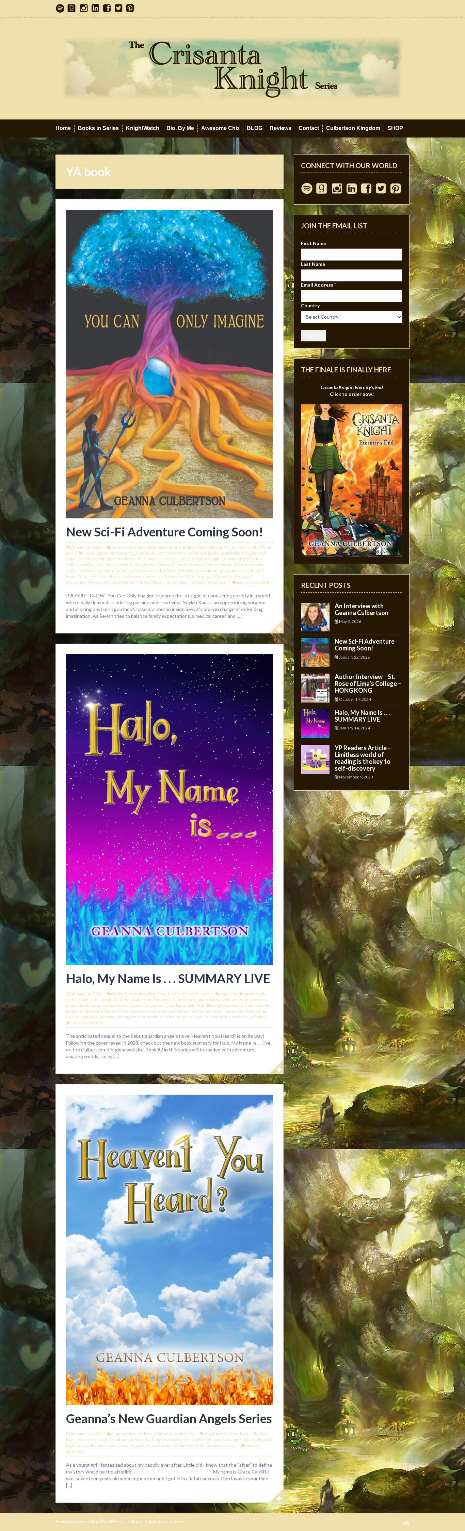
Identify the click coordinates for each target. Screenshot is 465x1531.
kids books (253, 1439)
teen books (148, 1016)
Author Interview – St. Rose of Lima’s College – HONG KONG (368, 683)
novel (123, 1445)
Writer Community (241, 547)
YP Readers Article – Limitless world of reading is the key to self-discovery (363, 758)
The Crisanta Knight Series (111, 582)
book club (248, 1433)
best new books (92, 558)
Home (63, 128)
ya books (240, 1016)
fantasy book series (83, 1005)
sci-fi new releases (140, 576)
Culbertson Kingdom (353, 128)
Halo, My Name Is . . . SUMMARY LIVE (168, 978)
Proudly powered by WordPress (89, 1521)
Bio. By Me (180, 128)
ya (184, 1016)
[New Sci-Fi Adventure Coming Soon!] (169, 363)
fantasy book (117, 564)
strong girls (126, 1016)
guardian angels (180, 1005)
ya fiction (258, 1016)
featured (165, 547)
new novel (107, 1445)
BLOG (254, 128)
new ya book (206, 570)
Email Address (318, 285)
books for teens (116, 999)
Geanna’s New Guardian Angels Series (169, 1418)
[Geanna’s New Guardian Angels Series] (169, 1249)
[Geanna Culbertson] (232, 68)
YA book (198, 582)
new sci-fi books (178, 570)
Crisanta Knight (206, 558)
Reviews (280, 128)
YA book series (217, 1016)
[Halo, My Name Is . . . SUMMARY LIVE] (169, 809)
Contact (309, 128)
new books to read (93, 570)
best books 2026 (235, 552)
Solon (151, 1521)
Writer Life (184, 1433)
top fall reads (178, 582)
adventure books (203, 552)
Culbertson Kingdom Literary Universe (207, 999)
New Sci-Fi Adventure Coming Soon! (164, 531)
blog (152, 547)
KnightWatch (142, 128)
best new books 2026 (127, 558)
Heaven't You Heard (225, 1005)
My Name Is (127, 1011)
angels (225, 993)
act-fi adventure (172, 552)
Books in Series (98, 128)
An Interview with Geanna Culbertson (361, 609)
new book (148, 1011)
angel (209, 1433)
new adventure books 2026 (218, 564)
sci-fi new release (105, 576)
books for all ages (113, 1439)
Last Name (313, 264)
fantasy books (142, 564)
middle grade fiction (97, 1011)
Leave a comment (253, 582)
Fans (161, 993)
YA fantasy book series (214, 1445)
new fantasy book (127, 570)
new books (86, 1445)
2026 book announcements (108, 552)
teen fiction (170, 1016)
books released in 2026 (169, 558)
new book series (174, 1011)
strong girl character (214, 576)
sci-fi (248, 570)
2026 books (145, 552)
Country (310, 305)
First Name (313, 243)
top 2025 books (151, 582)
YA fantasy (216, 582)
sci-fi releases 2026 (176, 576)
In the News (185, 547)
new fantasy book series (245, 1011)
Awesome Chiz (220, 128)
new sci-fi (153, 570)
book (233, 1433)
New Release (210, 547)
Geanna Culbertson (174, 564)
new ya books (231, 570)
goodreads (202, 1439)
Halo (201, 1005)
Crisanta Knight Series (241, 558)
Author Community (128, 547)
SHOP (395, 128)
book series (89, 999)
